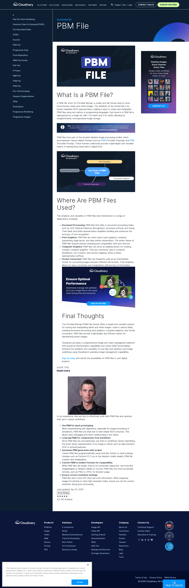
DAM (46, 538)
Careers (122, 542)
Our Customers (69, 546)
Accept (80, 582)
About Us (123, 527)
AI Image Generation (100, 553)
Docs (124, 5)
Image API (95, 527)
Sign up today (68, 358)
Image (47, 531)
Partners (122, 535)
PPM (132, 140)
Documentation (98, 538)
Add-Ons (95, 546)
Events (122, 538)
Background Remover (100, 549)
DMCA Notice (170, 577)
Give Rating (63, 493)
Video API (95, 531)
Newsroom (124, 546)
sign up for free (168, 5)
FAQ (46, 549)
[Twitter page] (139, 540)
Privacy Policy (156, 577)
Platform (48, 527)
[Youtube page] (152, 540)
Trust (121, 557)
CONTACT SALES (146, 5)
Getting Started (98, 535)
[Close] (88, 564)
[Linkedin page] (142, 540)
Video (46, 535)
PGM (103, 140)
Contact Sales (144, 531)
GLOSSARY (62, 19)
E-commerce (68, 527)
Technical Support (146, 527)
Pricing (103, 5)
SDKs (93, 542)
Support (118, 5)
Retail (64, 531)
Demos (47, 542)
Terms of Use (141, 577)
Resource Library (69, 549)
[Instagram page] (148, 540)
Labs (121, 553)
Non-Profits (67, 542)
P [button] (13, 15)
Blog (121, 549)
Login (130, 5)
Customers (124, 531)
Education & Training (147, 535)
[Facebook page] (145, 540)
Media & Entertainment (72, 535)
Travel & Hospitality (71, 538)
